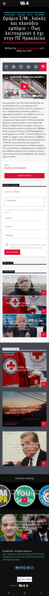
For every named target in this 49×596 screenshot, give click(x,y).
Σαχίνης (33, 277)
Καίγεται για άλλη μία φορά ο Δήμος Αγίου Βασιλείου (25, 408)
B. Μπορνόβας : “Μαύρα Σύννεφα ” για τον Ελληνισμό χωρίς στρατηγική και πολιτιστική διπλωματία (24, 285)
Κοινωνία (21, 15)
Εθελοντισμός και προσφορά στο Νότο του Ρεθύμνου (24, 304)
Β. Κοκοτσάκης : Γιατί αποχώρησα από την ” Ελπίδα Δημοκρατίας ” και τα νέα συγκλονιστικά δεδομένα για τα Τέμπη (24, 325)
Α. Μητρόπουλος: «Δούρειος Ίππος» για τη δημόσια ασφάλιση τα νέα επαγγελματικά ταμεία (25, 447)
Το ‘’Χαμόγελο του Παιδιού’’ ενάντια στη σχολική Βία (25, 492)
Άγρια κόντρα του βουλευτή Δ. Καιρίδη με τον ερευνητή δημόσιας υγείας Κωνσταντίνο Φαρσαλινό (25, 526)
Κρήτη (30, 15)
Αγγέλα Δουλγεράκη (28, 48)
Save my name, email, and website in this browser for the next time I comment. (28, 245)
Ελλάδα (15, 277)
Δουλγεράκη (10, 15)
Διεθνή (6, 277)
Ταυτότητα (20, 556)
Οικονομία (39, 15)
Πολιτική (23, 277)
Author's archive (24, 175)
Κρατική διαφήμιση (25, 554)
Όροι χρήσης (8, 554)
